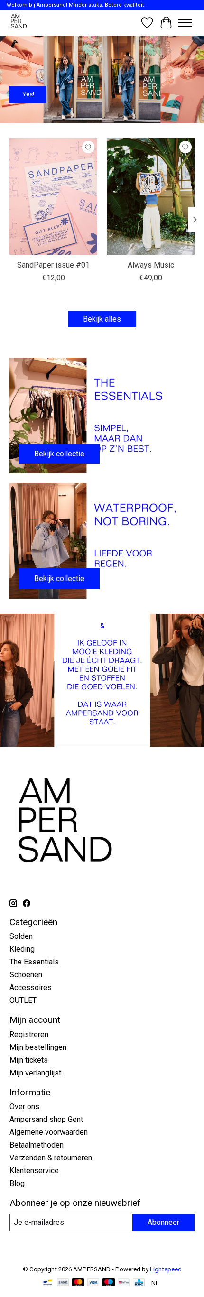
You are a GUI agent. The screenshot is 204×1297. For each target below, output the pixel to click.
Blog (17, 1183)
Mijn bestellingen (37, 1047)
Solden (21, 936)
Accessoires (30, 987)
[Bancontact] (48, 1283)
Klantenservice (34, 1170)
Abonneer (163, 1222)
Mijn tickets (28, 1060)
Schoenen (25, 974)
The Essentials (34, 961)
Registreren (28, 1034)
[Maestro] (108, 1283)
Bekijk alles (102, 319)
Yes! (28, 93)
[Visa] (93, 1283)
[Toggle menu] (185, 22)
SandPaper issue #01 (53, 265)
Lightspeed (166, 1269)
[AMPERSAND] (19, 22)
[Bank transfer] (63, 1283)
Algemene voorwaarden (48, 1132)
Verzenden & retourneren (50, 1157)
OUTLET (23, 1000)
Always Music (151, 265)
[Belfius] (124, 1283)
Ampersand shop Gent (46, 1119)
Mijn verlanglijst (35, 1072)
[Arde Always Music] (151, 196)
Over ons (24, 1106)
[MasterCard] (78, 1283)
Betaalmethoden (36, 1144)
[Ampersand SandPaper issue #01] (53, 196)
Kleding (22, 949)
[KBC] (139, 1283)
